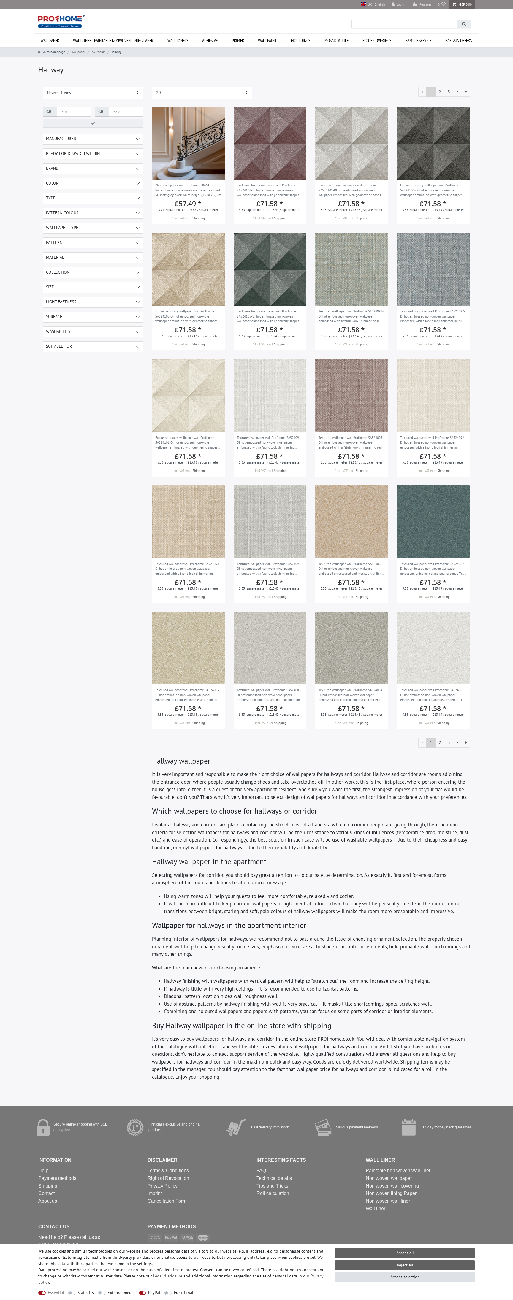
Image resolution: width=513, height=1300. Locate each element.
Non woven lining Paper (391, 1193)
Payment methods (57, 1178)
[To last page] (465, 92)
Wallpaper (50, 40)
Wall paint (267, 40)
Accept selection (405, 1277)
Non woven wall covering (392, 1185)
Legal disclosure (167, 1276)
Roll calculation (272, 1193)
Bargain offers (458, 40)
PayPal (154, 1292)
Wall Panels (177, 40)
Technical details (274, 1178)
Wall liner (375, 1208)
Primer (238, 40)
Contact (46, 1193)
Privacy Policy (163, 1185)
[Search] (464, 24)
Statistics (85, 1292)
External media (121, 1292)
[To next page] (457, 92)
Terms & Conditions (168, 1170)
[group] (188, 143)
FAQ (261, 1170)
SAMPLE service (418, 40)
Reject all (405, 1265)
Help (43, 1170)
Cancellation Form (167, 1201)
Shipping (198, 218)
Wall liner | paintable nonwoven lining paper (113, 40)
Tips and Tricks (272, 1185)
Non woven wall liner (388, 1201)
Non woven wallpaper (389, 1178)
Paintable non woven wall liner (398, 1170)
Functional (183, 1292)
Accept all (405, 1252)
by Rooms (98, 52)
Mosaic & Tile (336, 40)
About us (47, 1201)
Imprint (155, 1193)
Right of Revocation (168, 1178)
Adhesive (210, 40)
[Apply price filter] (93, 123)
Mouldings (300, 40)
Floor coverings (376, 40)
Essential (56, 1292)
